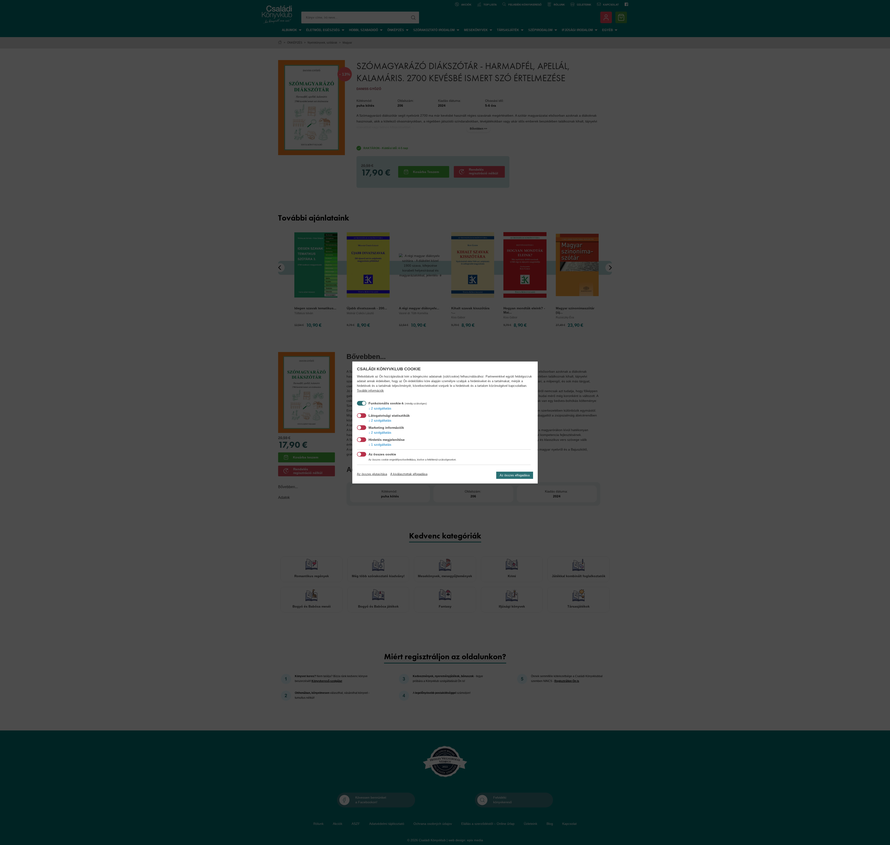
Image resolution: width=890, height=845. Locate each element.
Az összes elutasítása (372, 474)
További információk (370, 390)
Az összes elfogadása (515, 475)
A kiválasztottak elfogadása (408, 474)
